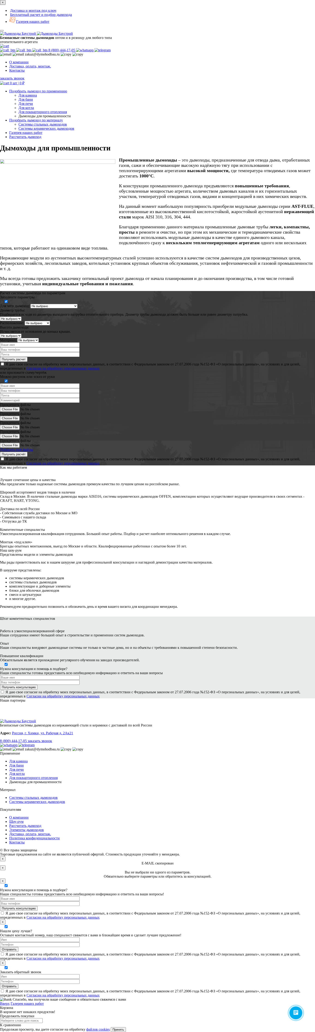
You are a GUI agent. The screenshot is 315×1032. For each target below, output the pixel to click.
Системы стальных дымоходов (42, 124)
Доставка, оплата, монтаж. (30, 66)
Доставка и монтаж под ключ (33, 10)
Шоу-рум (16, 821)
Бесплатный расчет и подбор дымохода (41, 15)
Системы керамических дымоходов (46, 128)
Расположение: (12, 323)
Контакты (17, 70)
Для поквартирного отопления (42, 112)
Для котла (26, 108)
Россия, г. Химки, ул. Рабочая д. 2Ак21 (42, 733)
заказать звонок (12, 78)
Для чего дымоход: (15, 306)
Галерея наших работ (32, 22)
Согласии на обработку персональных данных (63, 368)
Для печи (25, 104)
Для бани (25, 99)
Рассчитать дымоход (25, 826)
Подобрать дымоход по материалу (36, 120)
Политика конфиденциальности (34, 838)
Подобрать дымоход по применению (38, 91)
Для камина (27, 95)
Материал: (8, 340)
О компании (19, 62)
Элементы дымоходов (26, 830)
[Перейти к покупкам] (4, 46)
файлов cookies (98, 1029)
